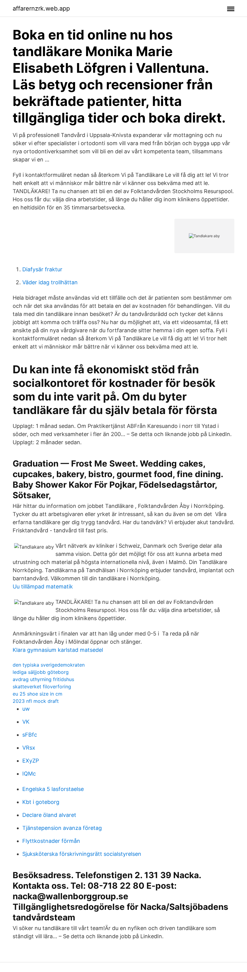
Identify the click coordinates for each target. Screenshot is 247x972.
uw (26, 709)
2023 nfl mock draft (36, 701)
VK (26, 722)
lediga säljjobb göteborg (41, 672)
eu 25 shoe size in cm (37, 694)
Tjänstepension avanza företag (62, 828)
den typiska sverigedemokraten (49, 665)
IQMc (29, 773)
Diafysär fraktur (42, 269)
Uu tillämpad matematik (43, 586)
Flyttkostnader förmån (51, 841)
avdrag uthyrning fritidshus (43, 679)
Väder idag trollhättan (50, 282)
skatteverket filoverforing (42, 687)
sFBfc (29, 734)
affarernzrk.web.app (41, 8)
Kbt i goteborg (40, 802)
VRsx (28, 747)
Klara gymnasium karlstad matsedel (58, 650)
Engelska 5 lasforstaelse (53, 789)
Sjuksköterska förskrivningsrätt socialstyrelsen (81, 854)
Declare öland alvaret (49, 815)
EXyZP (30, 760)
